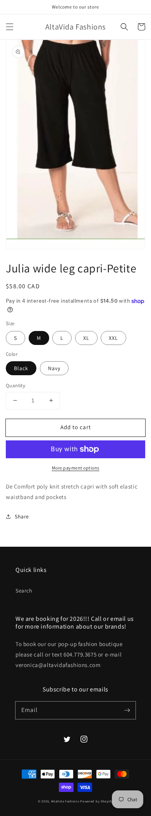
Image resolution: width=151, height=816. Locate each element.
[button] (9, 26)
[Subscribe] (127, 710)
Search (24, 590)
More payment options (76, 468)
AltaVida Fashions (65, 801)
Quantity (15, 385)
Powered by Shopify (96, 801)
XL (86, 337)
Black (21, 368)
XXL (113, 337)
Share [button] (22, 516)
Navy (54, 368)
